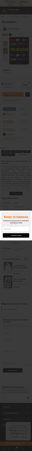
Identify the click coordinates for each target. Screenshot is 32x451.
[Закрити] (29, 212)
